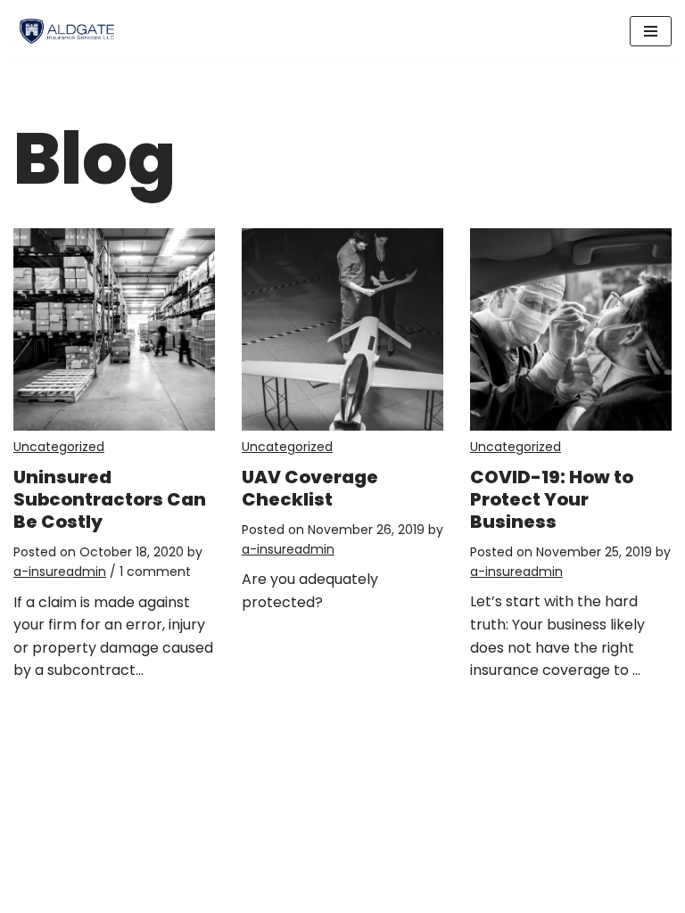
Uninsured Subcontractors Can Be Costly (109, 499)
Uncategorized (58, 447)
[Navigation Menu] (651, 31)
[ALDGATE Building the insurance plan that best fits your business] (66, 31)
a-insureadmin (59, 571)
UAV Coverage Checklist (310, 488)
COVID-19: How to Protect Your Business (551, 499)
